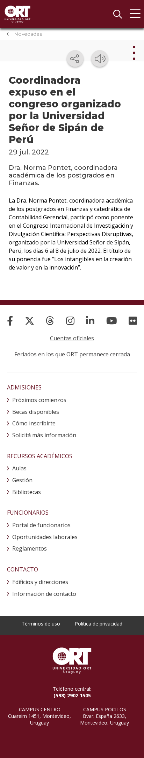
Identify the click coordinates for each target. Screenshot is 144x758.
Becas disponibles (35, 412)
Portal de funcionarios (41, 525)
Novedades (28, 34)
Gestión (22, 480)
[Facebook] (10, 320)
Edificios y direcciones (40, 582)
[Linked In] (90, 320)
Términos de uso (41, 623)
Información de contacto (44, 594)
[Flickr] (133, 320)
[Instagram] (70, 320)
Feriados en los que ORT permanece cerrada (72, 354)
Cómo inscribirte (34, 423)
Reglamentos (29, 548)
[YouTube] (111, 320)
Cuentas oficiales (72, 338)
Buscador (117, 14)
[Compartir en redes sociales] (75, 58)
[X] (29, 320)
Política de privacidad (98, 623)
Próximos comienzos (39, 400)
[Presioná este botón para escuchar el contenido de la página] (99, 58)
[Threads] (50, 320)
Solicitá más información (44, 435)
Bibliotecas (26, 492)
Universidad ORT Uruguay (17, 14)
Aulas (19, 468)
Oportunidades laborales (45, 537)
